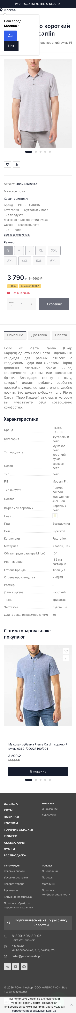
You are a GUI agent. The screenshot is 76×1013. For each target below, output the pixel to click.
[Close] (70, 1004)
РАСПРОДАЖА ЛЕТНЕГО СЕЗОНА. (38, 3)
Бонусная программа (18, 896)
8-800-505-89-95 (27, 936)
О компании (49, 808)
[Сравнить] (66, 658)
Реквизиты (11, 890)
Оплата (61, 335)
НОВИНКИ (11, 816)
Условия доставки (16, 877)
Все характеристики (17, 234)
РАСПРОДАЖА (15, 855)
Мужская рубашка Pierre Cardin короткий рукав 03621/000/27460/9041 (37, 747)
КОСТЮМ (11, 823)
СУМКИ (9, 849)
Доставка (39, 335)
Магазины (48, 883)
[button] (29, 152)
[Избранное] (66, 651)
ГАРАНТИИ (49, 815)
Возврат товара (14, 883)
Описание (15, 335)
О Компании (50, 871)
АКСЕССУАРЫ (14, 842)
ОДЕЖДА (11, 803)
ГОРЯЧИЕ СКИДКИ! (18, 829)
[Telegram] (24, 966)
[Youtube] (15, 966)
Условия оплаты (14, 871)
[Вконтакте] (7, 966)
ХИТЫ (8, 810)
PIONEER (10, 836)
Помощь (47, 877)
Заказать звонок (23, 940)
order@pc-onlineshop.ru (27, 956)
